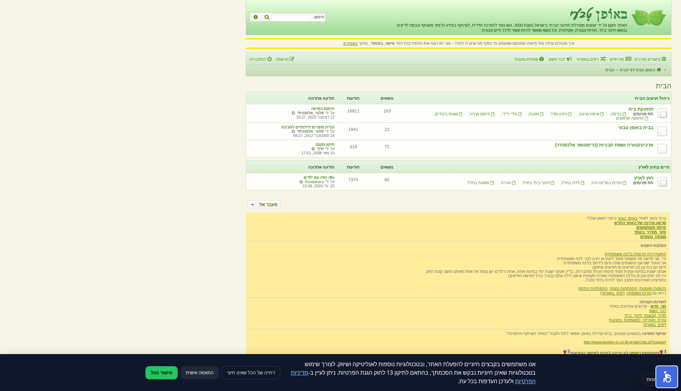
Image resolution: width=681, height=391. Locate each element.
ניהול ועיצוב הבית (652, 98)
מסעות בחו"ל (478, 183)
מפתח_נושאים (653, 237)
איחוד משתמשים (651, 227)
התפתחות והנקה (623, 288)
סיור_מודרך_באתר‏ (650, 232)
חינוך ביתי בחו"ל (536, 183)
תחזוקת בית (641, 109)
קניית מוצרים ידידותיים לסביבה (307, 127)
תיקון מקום (325, 144)
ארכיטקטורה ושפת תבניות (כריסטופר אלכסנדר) (604, 145)
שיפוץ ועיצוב (589, 114)
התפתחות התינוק (593, 288)
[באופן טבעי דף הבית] (648, 17)
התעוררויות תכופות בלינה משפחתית (635, 254)
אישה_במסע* (383, 43)
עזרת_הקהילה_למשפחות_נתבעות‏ (637, 320)
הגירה (506, 183)
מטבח (534, 114)
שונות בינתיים (446, 114)
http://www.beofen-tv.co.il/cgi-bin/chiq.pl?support (625, 342)
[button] (666, 376)
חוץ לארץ (643, 178)
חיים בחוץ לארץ (653, 167)
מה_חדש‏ (658, 306)
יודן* (320, 149)
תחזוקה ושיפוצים (630, 118)
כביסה (616, 114)
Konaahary (314, 182)
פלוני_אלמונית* (310, 113)
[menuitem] (620, 59)
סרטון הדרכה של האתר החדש (640, 223)
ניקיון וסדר (558, 114)
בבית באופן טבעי (635, 127)
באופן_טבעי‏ (627, 218)
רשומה (635, 353)
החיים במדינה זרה (607, 183)
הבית (663, 86)
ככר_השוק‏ (657, 311)
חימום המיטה (322, 108)
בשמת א (350, 43)
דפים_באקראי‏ (613, 293)
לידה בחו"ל (570, 183)
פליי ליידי (509, 114)
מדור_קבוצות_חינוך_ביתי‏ (645, 315)
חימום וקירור (480, 114)
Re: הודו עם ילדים (319, 177)
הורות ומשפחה (639, 293)
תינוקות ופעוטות (653, 288)
